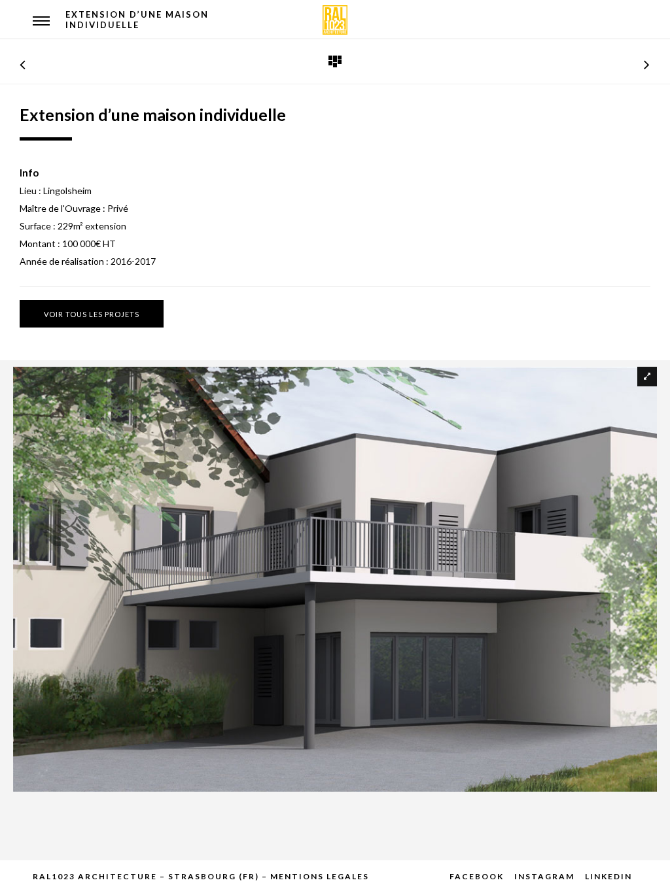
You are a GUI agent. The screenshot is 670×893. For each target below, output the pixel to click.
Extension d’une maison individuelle (137, 19)
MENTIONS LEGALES (319, 876)
